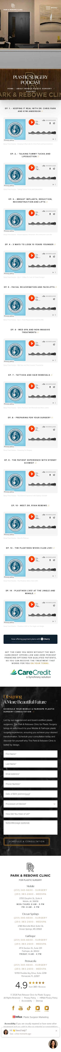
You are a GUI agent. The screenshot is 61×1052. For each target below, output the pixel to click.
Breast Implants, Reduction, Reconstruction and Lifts (34, 234)
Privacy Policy (30, 997)
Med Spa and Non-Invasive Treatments (30, 365)
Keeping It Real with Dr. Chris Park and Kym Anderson (35, 144)
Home (11, 88)
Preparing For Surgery (24, 450)
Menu (54, 7)
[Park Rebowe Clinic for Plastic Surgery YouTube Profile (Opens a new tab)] (21, 1009)
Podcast (31, 91)
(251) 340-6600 (23, 890)
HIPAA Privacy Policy (48, 997)
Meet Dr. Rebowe (23, 538)
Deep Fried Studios (10, 144)
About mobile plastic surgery (34, 88)
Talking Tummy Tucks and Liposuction (29, 189)
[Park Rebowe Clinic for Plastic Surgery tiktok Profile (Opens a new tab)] (29, 1009)
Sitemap (39, 1000)
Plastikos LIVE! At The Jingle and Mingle (30, 626)
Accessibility (27, 1000)
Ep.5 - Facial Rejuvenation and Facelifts (30, 320)
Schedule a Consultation (27, 841)
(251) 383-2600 (24, 894)
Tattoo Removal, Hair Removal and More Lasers (33, 407)
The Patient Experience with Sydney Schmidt (32, 495)
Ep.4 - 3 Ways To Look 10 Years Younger (31, 277)
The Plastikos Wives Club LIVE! (27, 581)
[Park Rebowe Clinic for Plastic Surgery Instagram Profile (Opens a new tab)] (37, 1009)
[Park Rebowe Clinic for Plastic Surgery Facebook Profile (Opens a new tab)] (13, 1009)
